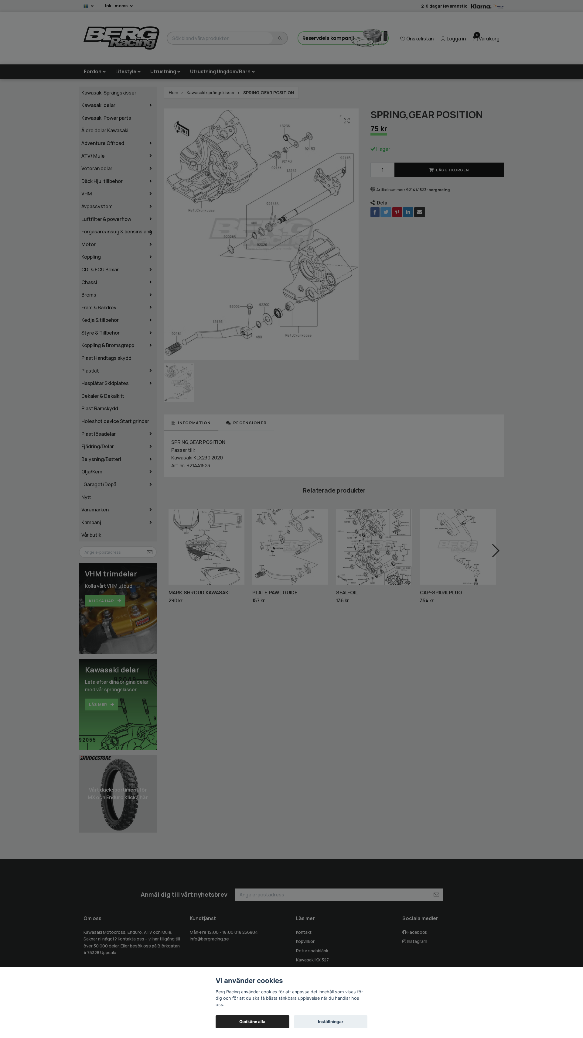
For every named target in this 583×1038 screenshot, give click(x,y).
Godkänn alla (252, 1021)
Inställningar (330, 1021)
